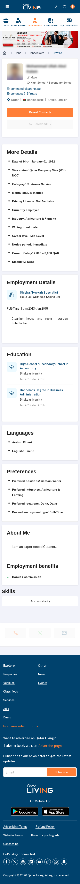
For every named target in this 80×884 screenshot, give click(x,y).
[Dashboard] (73, 6)
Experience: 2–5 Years (22, 93)
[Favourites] (64, 6)
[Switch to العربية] (56, 6)
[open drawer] (7, 6)
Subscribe (61, 772)
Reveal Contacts (40, 112)
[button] (40, 39)
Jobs (18, 53)
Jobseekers (37, 53)
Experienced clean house (25, 88)
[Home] (4, 53)
